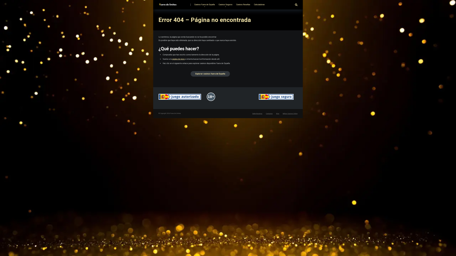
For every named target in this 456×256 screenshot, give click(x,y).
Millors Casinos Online (290, 113)
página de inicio (178, 59)
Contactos (269, 113)
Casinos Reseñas (243, 4)
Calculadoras (259, 4)
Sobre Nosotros (257, 113)
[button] (210, 74)
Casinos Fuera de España (204, 4)
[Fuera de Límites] (168, 4)
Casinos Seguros (225, 4)
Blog (277, 113)
